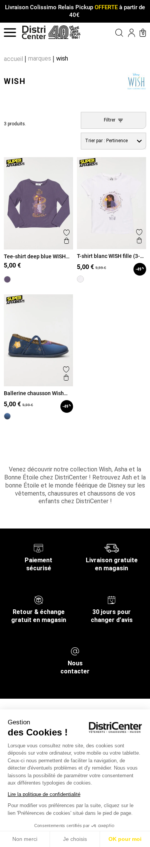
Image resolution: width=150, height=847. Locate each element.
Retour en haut (30, 437)
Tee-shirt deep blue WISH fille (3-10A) (35, 256)
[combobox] (113, 141)
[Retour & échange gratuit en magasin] (38, 599)
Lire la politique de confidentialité (44, 794)
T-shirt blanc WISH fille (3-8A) (108, 256)
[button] (112, 32)
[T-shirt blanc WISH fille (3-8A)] (80, 279)
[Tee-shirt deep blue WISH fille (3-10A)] (7, 279)
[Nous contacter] (75, 651)
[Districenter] (34, 32)
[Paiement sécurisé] (38, 548)
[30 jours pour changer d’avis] (111, 599)
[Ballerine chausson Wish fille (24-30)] (7, 416)
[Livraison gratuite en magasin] (111, 548)
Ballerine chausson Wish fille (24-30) (34, 393)
